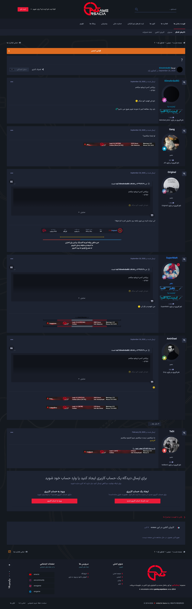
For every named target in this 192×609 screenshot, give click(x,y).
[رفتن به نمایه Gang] (171, 143)
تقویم (82, 23)
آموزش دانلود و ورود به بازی (78, 577)
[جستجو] (136, 9)
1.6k (170, 117)
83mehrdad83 (124, 184)
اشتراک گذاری (37, 69)
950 (170, 369)
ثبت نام (23, 9)
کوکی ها (12, 603)
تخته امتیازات (147, 32)
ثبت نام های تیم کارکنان (136, 23)
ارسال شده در (142, 81)
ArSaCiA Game (161, 603)
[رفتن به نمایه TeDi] (171, 445)
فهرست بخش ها (179, 23)
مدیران (169, 32)
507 (170, 160)
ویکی (119, 580)
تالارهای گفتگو (180, 32)
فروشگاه (84, 574)
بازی (119, 584)
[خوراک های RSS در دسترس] (9, 552)
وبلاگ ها (92, 23)
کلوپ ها (152, 23)
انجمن (119, 577)
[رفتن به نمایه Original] (171, 185)
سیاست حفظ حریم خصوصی (37, 603)
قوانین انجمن (96, 51)
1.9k (170, 203)
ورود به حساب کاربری (54, 501)
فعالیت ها (164, 23)
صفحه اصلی (117, 574)
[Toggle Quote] (148, 184)
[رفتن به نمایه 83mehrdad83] (180, 69)
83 (170, 462)
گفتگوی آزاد (152, 70)
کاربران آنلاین (159, 32)
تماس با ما (22, 603)
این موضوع (145, 9)
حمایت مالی (117, 23)
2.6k (170, 304)
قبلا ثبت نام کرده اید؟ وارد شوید (43, 9)
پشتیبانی (104, 23)
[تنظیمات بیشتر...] (12, 81)
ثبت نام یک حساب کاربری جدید (137, 501)
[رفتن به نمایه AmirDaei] (171, 352)
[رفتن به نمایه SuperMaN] (171, 271)
